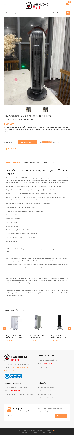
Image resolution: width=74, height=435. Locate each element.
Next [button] (69, 328)
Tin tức (43, 432)
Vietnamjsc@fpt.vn (11, 371)
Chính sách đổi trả (45, 394)
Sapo (54, 430)
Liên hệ (51, 432)
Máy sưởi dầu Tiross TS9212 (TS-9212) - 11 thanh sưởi (58, 338)
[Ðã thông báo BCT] (13, 376)
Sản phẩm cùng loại (14, 310)
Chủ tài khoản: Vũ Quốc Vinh (49, 360)
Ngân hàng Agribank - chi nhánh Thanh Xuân (19, 394)
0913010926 (47, 142)
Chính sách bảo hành (46, 398)
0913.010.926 (15, 367)
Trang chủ (24, 432)
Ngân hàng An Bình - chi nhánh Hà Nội (51, 367)
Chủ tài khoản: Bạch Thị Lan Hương (16, 387)
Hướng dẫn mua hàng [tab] (32, 162)
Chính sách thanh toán (47, 387)
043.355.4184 (24, 367)
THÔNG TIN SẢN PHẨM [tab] (12, 163)
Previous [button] (4, 328)
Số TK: (47, 363)
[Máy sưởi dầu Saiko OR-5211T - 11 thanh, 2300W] (14, 322)
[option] (29, 109)
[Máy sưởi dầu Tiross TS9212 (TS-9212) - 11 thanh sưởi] (59, 322)
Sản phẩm (34, 432)
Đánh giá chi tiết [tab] (49, 162)
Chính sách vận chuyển (47, 391)
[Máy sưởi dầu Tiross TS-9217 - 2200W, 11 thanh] (37, 322)
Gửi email (62, 416)
